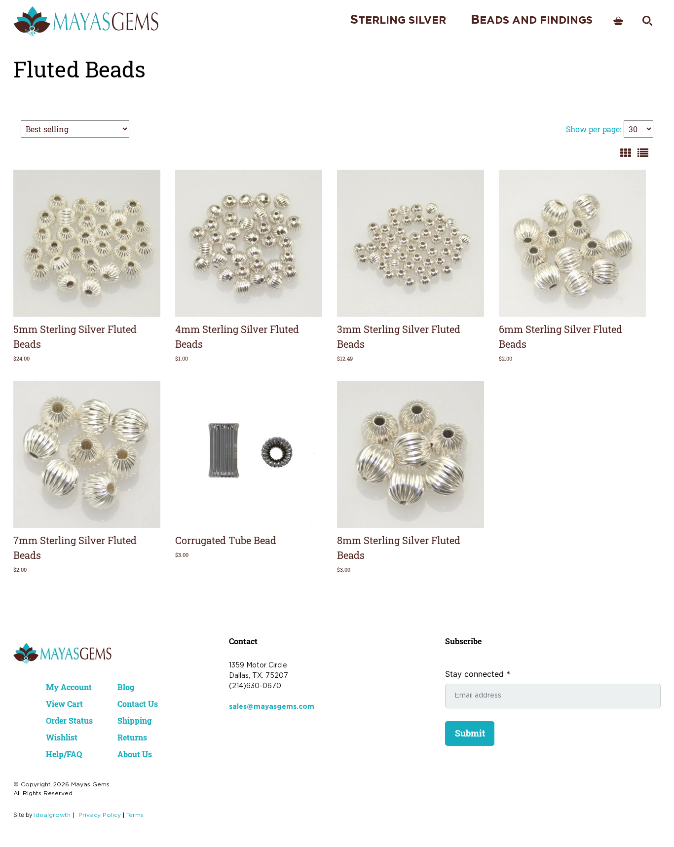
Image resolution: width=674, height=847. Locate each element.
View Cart (64, 704)
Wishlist (61, 737)
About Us (134, 754)
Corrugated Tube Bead (225, 540)
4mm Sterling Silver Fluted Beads (237, 336)
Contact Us (137, 704)
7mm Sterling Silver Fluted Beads (75, 547)
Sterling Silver (398, 20)
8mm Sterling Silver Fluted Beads (398, 547)
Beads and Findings (532, 20)
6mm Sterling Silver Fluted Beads (560, 336)
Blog (125, 687)
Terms (135, 815)
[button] (149, 181)
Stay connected (477, 674)
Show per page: (593, 129)
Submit (470, 733)
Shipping (134, 720)
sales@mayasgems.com (271, 707)
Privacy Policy (99, 815)
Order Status (69, 720)
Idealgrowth (52, 815)
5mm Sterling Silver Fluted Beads (75, 336)
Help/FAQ (64, 754)
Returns (132, 737)
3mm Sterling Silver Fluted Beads (398, 336)
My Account (69, 687)
